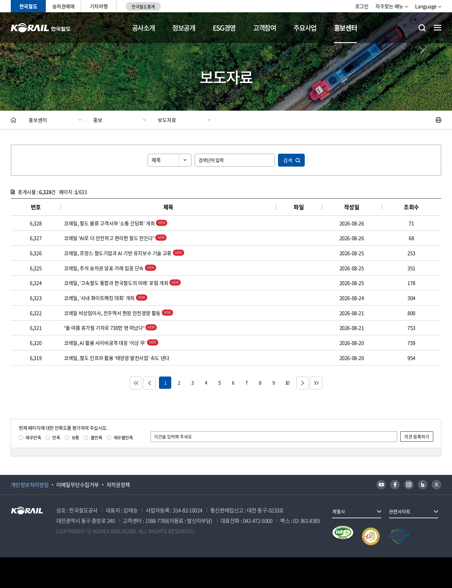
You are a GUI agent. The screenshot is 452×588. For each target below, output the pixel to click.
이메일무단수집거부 (77, 484)
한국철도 (28, 6)
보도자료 (167, 120)
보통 (75, 437)
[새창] (381, 484)
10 (287, 382)
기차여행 (99, 6)
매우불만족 (123, 437)
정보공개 (183, 27)
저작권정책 (118, 484)
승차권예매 (63, 6)
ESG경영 (224, 27)
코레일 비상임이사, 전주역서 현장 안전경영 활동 (112, 313)
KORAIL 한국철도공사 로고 (41, 27)
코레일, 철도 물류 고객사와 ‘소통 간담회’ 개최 (110, 223)
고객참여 (264, 27)
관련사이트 (399, 511)
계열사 (338, 511)
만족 (56, 437)
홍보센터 (345, 27)
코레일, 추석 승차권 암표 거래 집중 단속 (104, 268)
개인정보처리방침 (30, 484)
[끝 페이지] (316, 383)
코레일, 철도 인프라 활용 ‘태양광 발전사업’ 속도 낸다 (116, 357)
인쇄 (438, 120)
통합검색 (422, 27)
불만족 (96, 437)
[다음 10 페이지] (302, 383)
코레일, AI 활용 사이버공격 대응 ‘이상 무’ (105, 342)
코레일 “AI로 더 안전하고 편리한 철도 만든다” (109, 238)
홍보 (97, 120)
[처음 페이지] (136, 383)
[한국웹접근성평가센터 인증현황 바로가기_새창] (343, 536)
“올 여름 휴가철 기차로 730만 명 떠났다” (104, 327)
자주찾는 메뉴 (389, 6)
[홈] (13, 120)
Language (426, 6)
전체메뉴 (437, 27)
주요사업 (304, 27)
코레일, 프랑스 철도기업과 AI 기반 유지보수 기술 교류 (118, 253)
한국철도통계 (143, 6)
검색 (287, 160)
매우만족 (33, 437)
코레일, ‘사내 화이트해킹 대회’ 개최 (100, 298)
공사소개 (143, 27)
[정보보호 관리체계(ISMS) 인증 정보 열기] (399, 536)
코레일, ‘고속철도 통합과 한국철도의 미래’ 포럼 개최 (116, 282)
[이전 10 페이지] (149, 383)
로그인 (362, 6)
